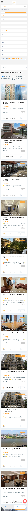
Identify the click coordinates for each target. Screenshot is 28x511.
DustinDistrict (7, 174)
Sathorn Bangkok (8, 99)
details (23, 112)
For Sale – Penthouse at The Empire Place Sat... (13, 103)
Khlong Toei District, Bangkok (11, 137)
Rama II (6, 445)
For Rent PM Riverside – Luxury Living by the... (13, 489)
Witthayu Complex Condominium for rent (14, 257)
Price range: (4, 58)
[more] (20, 110)
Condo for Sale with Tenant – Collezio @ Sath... (11, 410)
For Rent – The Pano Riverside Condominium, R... (11, 449)
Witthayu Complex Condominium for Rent (14, 333)
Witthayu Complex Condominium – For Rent (13, 218)
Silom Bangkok (17, 368)
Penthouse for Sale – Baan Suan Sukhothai (12, 180)
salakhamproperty (10, 118)
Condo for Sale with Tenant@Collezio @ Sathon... (14, 372)
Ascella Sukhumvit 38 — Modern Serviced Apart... (12, 141)
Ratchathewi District (15, 214)
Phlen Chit (6, 214)
